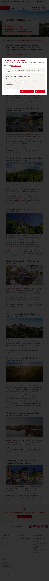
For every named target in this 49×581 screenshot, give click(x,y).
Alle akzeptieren (39, 91)
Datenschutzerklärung (16, 65)
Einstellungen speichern (27, 91)
